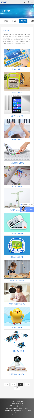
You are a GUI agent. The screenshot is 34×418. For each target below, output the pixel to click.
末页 (17, 388)
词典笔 (14, 21)
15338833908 (19, 401)
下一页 (27, 384)
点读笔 (5, 21)
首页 (6, 384)
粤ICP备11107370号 (17, 415)
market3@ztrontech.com (19, 406)
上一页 (13, 384)
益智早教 (23, 21)
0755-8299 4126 (19, 403)
